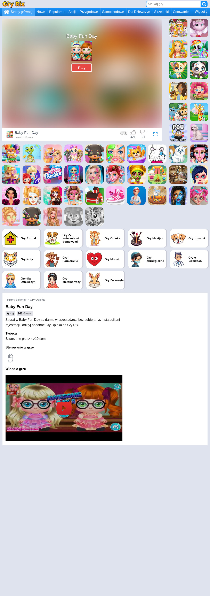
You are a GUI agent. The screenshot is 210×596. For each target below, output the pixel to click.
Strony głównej (21, 12)
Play (82, 68)
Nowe (41, 12)
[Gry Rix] (13, 4)
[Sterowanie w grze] (123, 135)
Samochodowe (113, 12)
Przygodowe (89, 12)
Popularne (56, 12)
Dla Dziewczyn (139, 12)
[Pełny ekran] (154, 135)
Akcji (72, 12)
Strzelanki (161, 12)
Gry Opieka (37, 299)
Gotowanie (181, 12)
